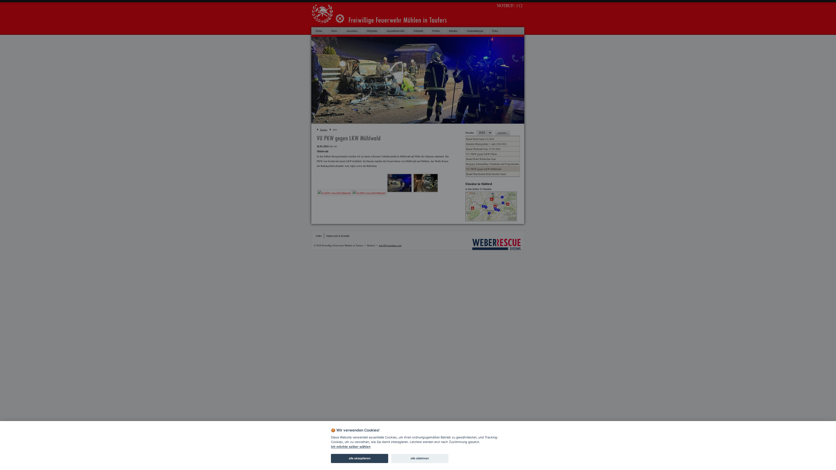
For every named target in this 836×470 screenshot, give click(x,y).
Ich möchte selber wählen (351, 446)
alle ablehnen (420, 458)
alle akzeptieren (360, 458)
